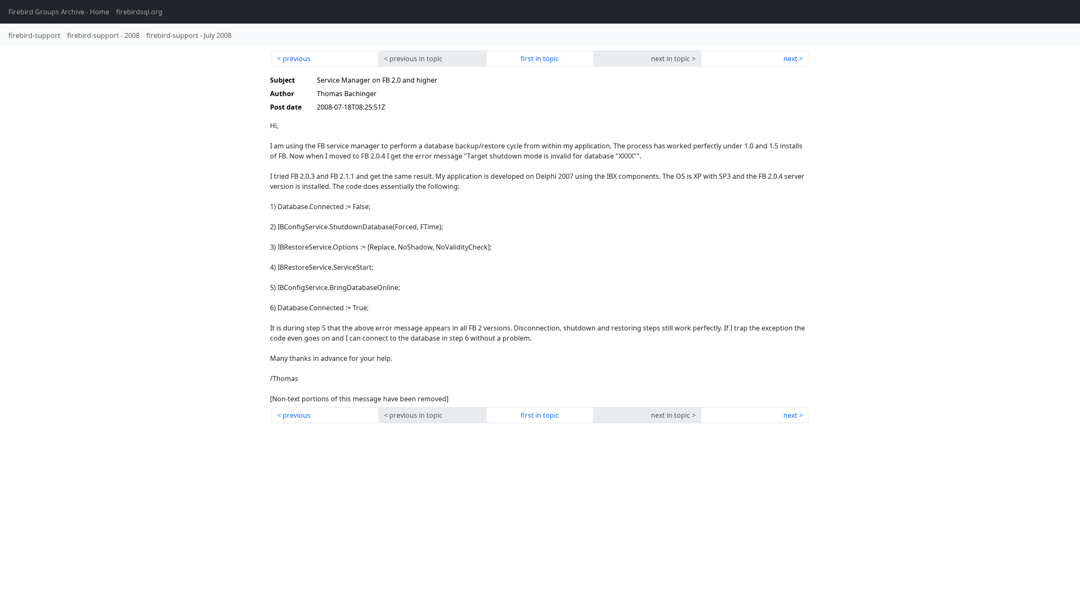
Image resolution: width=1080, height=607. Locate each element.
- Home (58, 11)
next (790, 58)
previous (296, 58)
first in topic (540, 58)
